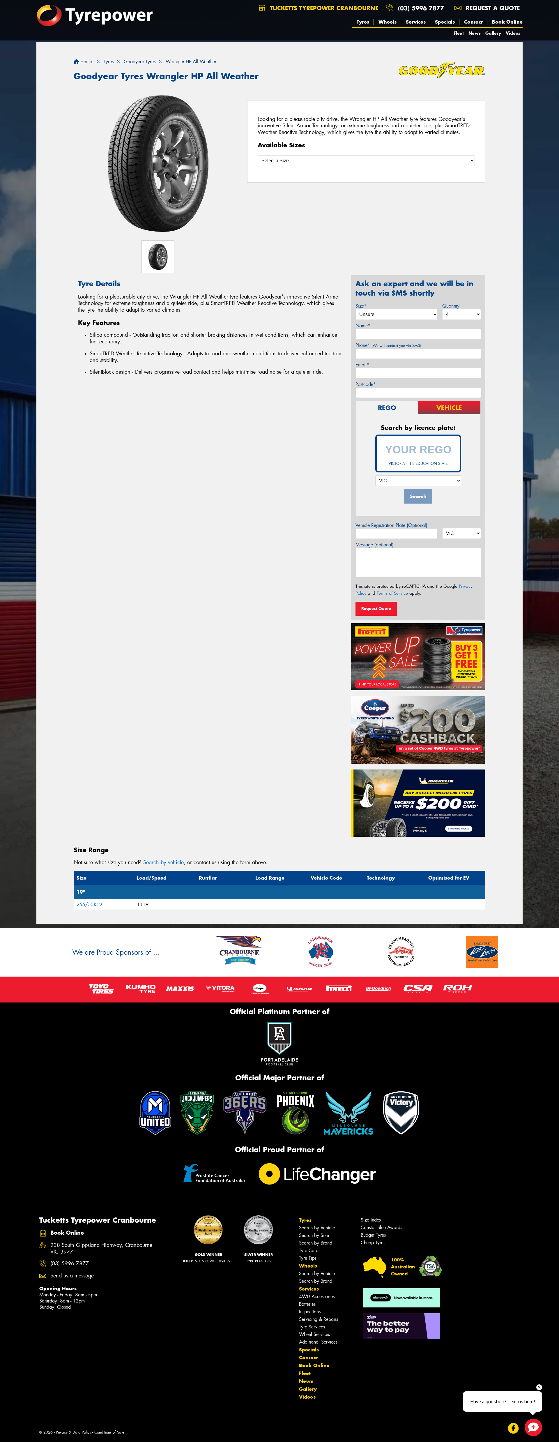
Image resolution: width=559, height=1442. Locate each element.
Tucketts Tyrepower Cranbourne (323, 8)
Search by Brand (315, 1243)
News (474, 33)
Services (416, 22)
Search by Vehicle (317, 1228)
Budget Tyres (373, 1235)
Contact (473, 22)
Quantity (450, 306)
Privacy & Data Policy (73, 1432)
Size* (361, 306)
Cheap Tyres (373, 1243)
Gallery (493, 33)
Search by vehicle (163, 862)
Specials (445, 22)
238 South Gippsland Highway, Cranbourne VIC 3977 (101, 1248)
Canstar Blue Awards (381, 1227)
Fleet (459, 33)
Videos (513, 33)
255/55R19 (89, 904)
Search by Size (314, 1235)
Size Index (371, 1220)
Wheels (387, 22)
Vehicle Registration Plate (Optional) (391, 525)
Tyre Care (308, 1250)
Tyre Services (312, 1327)
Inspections (310, 1312)
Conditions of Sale (109, 1432)
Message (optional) (374, 545)
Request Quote (376, 608)
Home (85, 62)
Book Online (507, 22)
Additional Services (318, 1342)
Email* (362, 365)
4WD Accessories (317, 1296)
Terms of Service (392, 593)
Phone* (388, 345)
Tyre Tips (307, 1258)
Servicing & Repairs (318, 1319)
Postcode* (365, 384)
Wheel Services (314, 1334)
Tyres (363, 22)
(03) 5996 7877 (421, 8)
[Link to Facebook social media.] (513, 1428)
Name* (362, 326)
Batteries (307, 1304)
